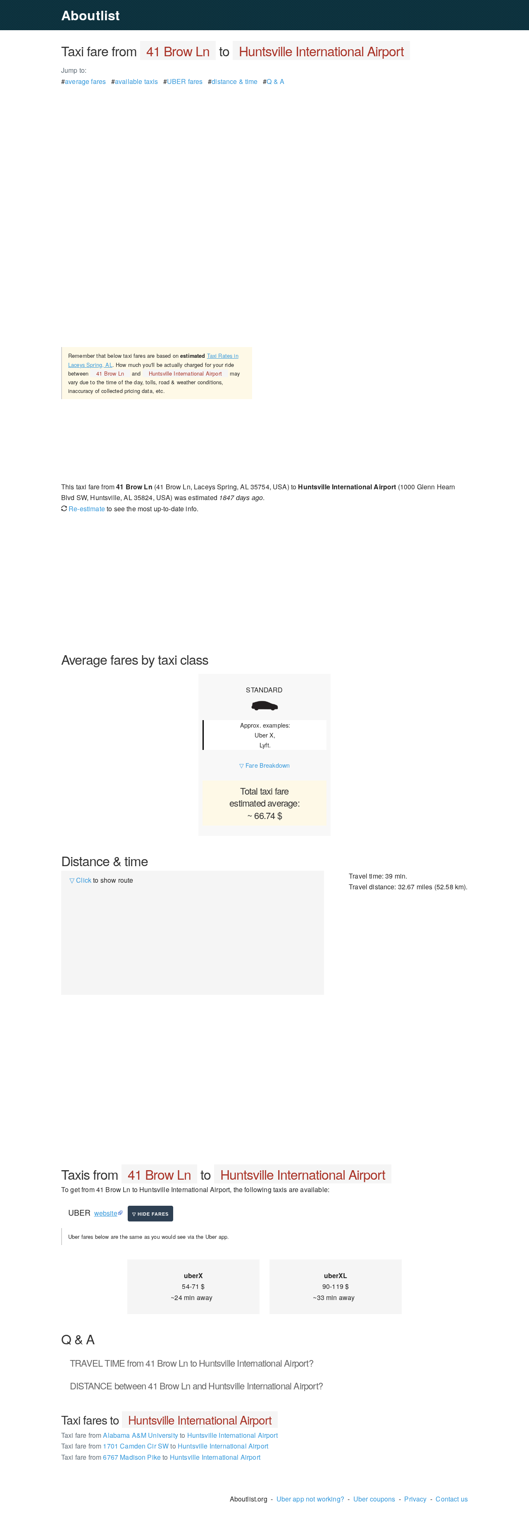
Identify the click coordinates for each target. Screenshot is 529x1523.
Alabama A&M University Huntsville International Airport (169, 1435)
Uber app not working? (310, 1499)
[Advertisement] (264, 145)
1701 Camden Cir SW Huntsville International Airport (164, 1446)
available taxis (136, 81)
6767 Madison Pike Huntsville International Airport (160, 1457)
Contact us (452, 1499)
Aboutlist (90, 14)
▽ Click (80, 880)
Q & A (275, 81)
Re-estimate (86, 508)
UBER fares (185, 81)
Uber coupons (374, 1499)
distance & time (234, 81)
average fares (85, 81)
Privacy (415, 1499)
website (105, 1213)
